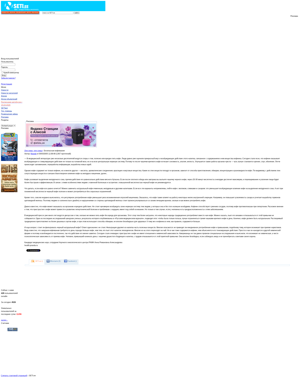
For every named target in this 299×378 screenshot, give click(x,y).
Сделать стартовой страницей (14, 376)
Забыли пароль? (8, 78)
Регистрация (6, 84)
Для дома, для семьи (33, 151)
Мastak (34, 154)
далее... (4, 320)
